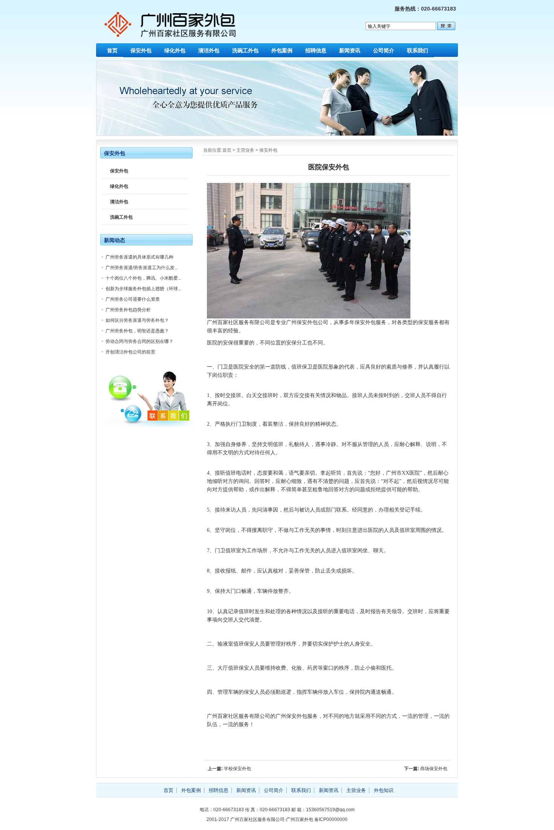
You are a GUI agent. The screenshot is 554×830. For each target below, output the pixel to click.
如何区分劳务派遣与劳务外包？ (137, 320)
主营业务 (245, 150)
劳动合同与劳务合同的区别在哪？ (139, 341)
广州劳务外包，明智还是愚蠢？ (137, 331)
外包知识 (383, 790)
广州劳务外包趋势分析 (128, 309)
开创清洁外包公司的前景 (130, 352)
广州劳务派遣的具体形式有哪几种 (139, 257)
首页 (112, 50)
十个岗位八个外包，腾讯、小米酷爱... (143, 278)
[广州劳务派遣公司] (169, 33)
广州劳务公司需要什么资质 (133, 299)
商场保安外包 (433, 768)
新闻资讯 (349, 50)
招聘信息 (315, 50)
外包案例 (281, 50)
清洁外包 (208, 50)
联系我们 (417, 50)
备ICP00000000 (330, 819)
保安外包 (141, 50)
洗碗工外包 (245, 50)
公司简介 (383, 50)
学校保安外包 (237, 768)
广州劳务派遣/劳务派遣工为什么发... (142, 267)
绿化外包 (174, 50)
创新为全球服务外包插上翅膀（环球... (143, 288)
